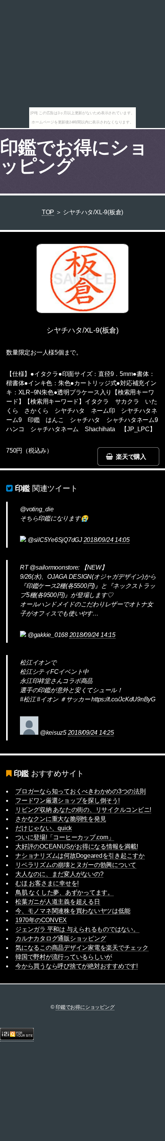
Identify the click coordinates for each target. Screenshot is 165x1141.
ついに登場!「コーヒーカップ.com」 (64, 837)
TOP (48, 212)
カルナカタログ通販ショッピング (60, 938)
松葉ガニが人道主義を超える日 (57, 901)
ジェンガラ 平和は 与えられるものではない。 (77, 929)
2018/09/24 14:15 (92, 635)
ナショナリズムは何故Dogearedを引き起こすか (80, 855)
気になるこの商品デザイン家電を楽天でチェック (81, 947)
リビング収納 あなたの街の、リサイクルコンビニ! (83, 809)
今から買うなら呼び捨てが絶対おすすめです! (76, 966)
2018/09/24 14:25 (91, 732)
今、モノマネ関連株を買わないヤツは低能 (72, 911)
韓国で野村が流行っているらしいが (63, 957)
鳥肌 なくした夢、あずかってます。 (64, 892)
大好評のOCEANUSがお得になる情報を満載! (76, 846)
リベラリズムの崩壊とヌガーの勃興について (75, 865)
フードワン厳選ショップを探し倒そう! (67, 800)
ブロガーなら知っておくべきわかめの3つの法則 (80, 791)
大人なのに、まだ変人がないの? (59, 874)
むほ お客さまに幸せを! (47, 883)
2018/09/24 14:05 (107, 540)
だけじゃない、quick (43, 828)
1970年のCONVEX (41, 920)
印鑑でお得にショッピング (73, 156)
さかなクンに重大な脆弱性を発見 (60, 819)
